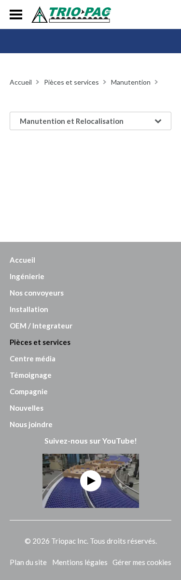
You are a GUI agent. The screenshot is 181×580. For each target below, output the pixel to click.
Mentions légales (80, 562)
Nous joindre (31, 424)
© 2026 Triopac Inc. (91, 540)
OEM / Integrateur (41, 325)
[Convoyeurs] (71, 14)
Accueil (22, 259)
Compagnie (29, 391)
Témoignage (31, 375)
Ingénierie (27, 276)
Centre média (33, 358)
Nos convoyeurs (37, 292)
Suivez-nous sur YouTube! (90, 440)
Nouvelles (26, 407)
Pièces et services (40, 342)
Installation (29, 309)
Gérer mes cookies (141, 562)
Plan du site (28, 562)
